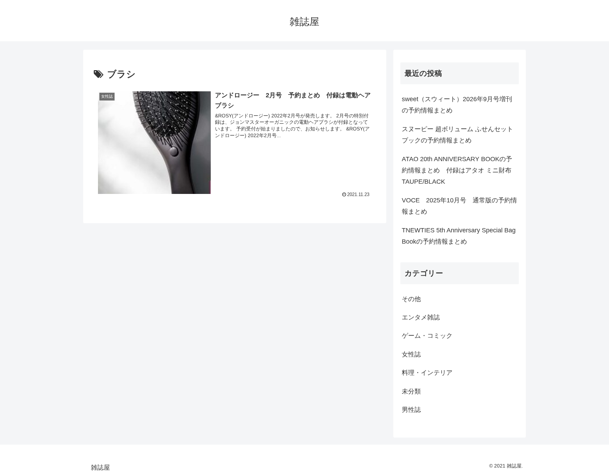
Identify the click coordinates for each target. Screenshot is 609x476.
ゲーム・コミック (427, 335)
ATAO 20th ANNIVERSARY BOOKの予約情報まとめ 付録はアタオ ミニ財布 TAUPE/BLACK (457, 170)
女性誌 (411, 354)
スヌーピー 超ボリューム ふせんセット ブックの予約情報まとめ (457, 135)
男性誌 (411, 409)
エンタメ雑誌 (421, 317)
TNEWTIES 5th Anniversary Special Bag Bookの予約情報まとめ (459, 236)
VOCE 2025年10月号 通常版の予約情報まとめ (459, 206)
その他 (411, 299)
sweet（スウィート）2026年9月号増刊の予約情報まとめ (457, 105)
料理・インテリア (427, 372)
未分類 (411, 391)
